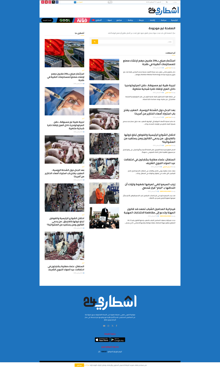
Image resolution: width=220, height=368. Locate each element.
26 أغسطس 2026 (157, 68)
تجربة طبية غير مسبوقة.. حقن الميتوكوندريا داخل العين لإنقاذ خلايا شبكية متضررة (150, 87)
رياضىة (130, 20)
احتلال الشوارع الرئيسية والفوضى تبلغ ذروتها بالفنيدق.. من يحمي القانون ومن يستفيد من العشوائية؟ (149, 138)
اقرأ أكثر (86, 365)
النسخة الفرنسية (47, 20)
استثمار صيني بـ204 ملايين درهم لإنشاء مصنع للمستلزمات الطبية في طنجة (149, 62)
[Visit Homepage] (163, 11)
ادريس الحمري (167, 167)
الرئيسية (174, 20)
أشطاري (97, 20)
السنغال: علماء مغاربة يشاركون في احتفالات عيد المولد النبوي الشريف (149, 161)
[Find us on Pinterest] (42, 2)
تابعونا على (79, 2)
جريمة (141, 20)
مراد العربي (168, 68)
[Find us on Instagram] (49, 2)
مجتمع (119, 20)
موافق (79, 365)
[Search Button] (166, 2)
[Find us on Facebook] (56, 2)
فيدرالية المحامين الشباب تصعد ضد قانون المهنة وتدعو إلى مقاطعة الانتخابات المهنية (149, 211)
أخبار (83, 70)
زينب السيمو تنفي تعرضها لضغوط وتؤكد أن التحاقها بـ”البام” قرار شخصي (150, 186)
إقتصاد (152, 20)
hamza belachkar (165, 191)
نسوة (110, 20)
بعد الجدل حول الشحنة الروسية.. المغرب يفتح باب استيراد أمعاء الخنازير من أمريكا (149, 112)
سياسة (163, 20)
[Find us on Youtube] (46, 2)
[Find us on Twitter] (53, 2)
